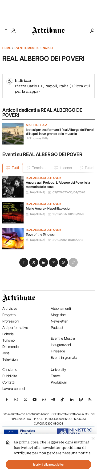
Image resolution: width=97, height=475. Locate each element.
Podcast (57, 327)
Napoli (48, 48)
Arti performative (15, 327)
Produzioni (59, 382)
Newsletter (59, 321)
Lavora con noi (13, 388)
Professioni (10, 321)
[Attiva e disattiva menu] (4, 31)
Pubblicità (9, 376)
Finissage (58, 351)
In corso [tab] (66, 167)
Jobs (5, 353)
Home (6, 48)
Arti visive (9, 308)
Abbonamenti (61, 308)
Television (10, 359)
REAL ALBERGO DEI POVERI (43, 178)
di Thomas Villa (37, 138)
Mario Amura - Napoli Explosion (48, 208)
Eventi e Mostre (27, 48)
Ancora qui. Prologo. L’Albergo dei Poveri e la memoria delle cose (58, 185)
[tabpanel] (48, 211)
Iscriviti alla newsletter (48, 464)
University (58, 369)
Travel (56, 376)
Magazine (58, 315)
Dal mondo (10, 346)
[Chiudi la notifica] (93, 438)
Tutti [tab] (15, 167)
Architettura (36, 125)
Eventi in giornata (64, 357)
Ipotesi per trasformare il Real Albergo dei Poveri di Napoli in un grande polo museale (60, 132)
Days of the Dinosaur (41, 234)
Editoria (8, 334)
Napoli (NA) (37, 192)
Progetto (9, 315)
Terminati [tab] (39, 167)
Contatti (8, 382)
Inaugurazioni (61, 345)
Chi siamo (9, 369)
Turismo (8, 340)
